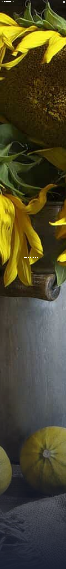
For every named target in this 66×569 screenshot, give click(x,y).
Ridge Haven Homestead (7, 1)
